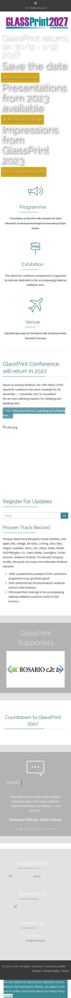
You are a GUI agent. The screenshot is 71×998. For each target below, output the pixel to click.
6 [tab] (35, 830)
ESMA (61, 966)
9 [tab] (46, 830)
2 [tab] (21, 830)
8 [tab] (43, 830)
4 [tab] (28, 830)
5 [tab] (32, 830)
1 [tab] (17, 830)
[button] (61, 669)
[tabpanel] (35, 809)
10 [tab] (50, 830)
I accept (8, 995)
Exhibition (33, 264)
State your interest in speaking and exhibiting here (34, 413)
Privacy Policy (51, 971)
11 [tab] (54, 830)
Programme (32, 207)
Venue (32, 322)
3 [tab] (24, 830)
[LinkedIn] (35, 3)
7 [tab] (39, 830)
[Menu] (55, 22)
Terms (65, 971)
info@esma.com (37, 8)
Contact (36, 971)
